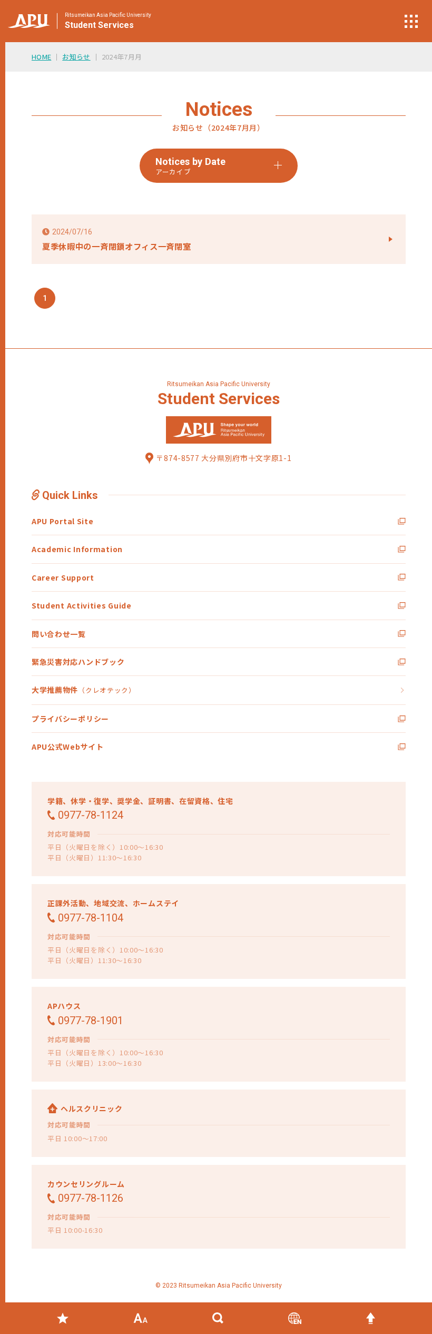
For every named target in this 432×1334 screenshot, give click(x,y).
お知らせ (76, 57)
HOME (41, 57)
